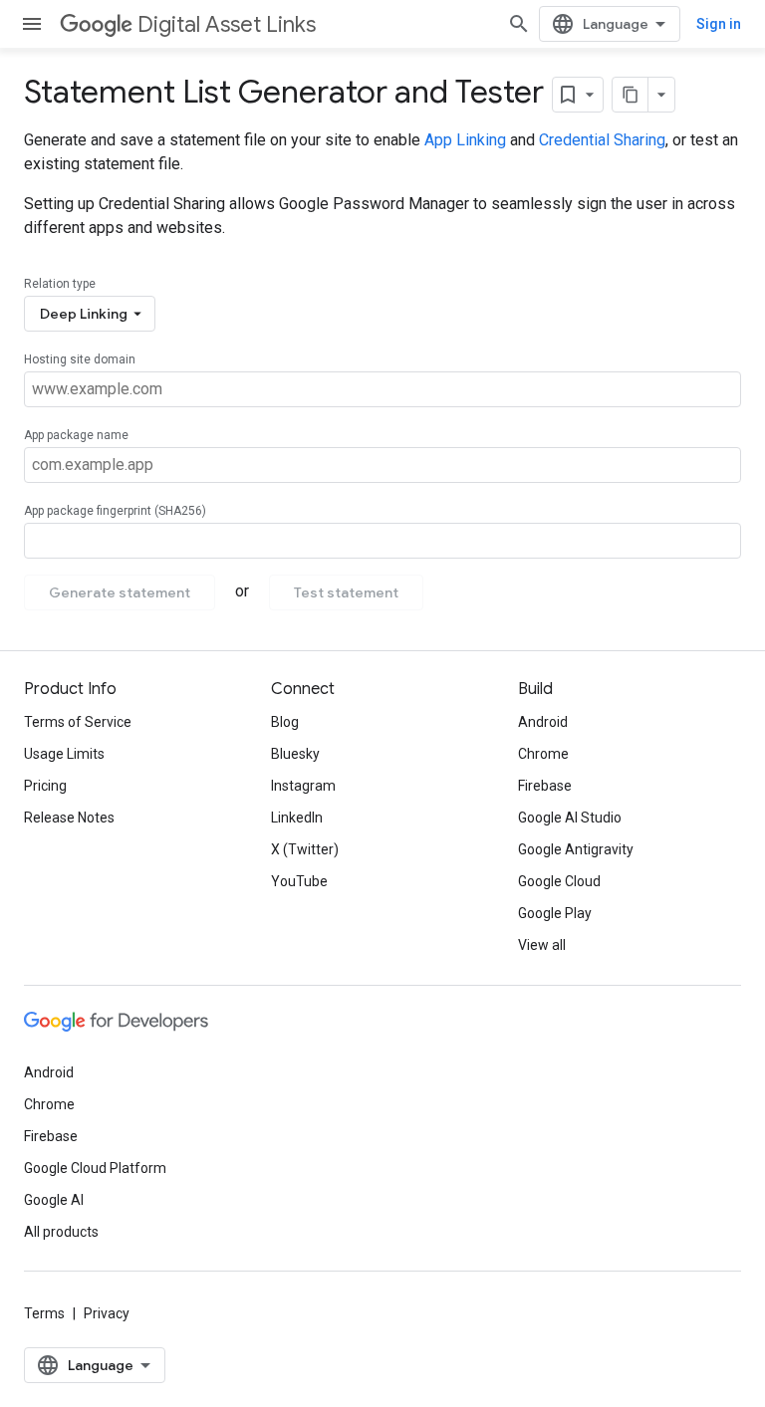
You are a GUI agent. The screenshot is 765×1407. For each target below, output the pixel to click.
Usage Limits (64, 754)
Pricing (45, 786)
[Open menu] (32, 24)
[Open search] (519, 24)
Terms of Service (77, 722)
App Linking (465, 139)
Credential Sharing (602, 139)
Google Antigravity (576, 849)
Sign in (718, 24)
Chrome (543, 754)
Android (543, 722)
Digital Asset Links (226, 24)
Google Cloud (559, 881)
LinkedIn (297, 817)
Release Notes (69, 817)
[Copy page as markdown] (630, 95)
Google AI (54, 1200)
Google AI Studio (570, 817)
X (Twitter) (305, 849)
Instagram (303, 786)
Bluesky (295, 754)
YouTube (299, 881)
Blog (285, 722)
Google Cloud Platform (95, 1168)
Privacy (106, 1313)
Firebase (545, 786)
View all (542, 945)
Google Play (555, 913)
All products (61, 1232)
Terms (44, 1313)
